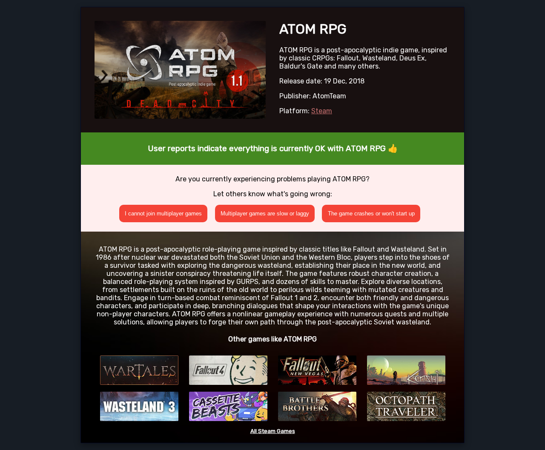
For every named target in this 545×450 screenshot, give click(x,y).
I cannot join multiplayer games (163, 213)
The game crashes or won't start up (371, 213)
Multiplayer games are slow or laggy (265, 213)
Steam (321, 111)
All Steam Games (272, 431)
